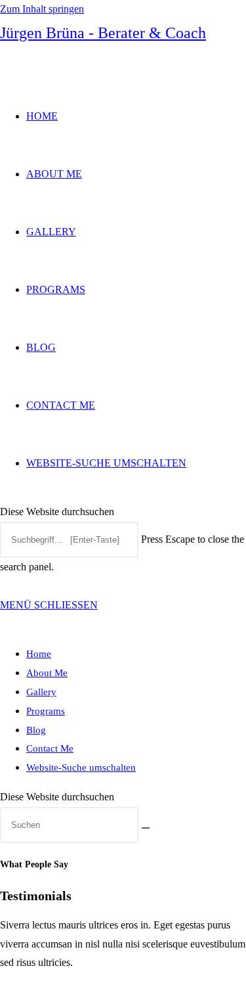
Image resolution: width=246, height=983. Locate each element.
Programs (45, 711)
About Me (47, 673)
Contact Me (49, 748)
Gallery (41, 692)
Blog (36, 730)
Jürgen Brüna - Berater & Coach (103, 32)
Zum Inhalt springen (42, 8)
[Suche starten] (145, 828)
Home (38, 654)
